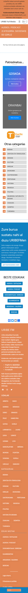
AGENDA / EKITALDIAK (14, 283)
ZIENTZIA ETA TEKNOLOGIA (16, 154)
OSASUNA (10, 203)
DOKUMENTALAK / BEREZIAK (14, 295)
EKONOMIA (11, 171)
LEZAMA (5, 441)
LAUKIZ (18, 430)
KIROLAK (10, 166)
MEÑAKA (20, 447)
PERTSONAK (11, 179)
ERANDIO (14, 412)
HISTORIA (10, 183)
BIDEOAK (14, 312)
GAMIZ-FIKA (14, 418)
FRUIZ (5, 418)
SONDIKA (6, 458)
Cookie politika (7, 587)
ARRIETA (5, 401)
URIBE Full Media (8, 21)
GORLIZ (14, 424)
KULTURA (10, 162)
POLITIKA (10, 192)
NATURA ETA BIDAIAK (10, 515)
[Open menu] (19, 21)
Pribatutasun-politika (9, 581)
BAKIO (15, 401)
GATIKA (5, 424)
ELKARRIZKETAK (14, 300)
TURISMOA (10, 211)
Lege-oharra (7, 575)
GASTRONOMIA (12, 175)
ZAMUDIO (16, 464)
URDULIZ (6, 464)
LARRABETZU (7, 430)
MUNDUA (10, 188)
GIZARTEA (10, 207)
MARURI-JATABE (8, 447)
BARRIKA (5, 407)
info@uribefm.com (20, 15)
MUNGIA (5, 452)
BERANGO (16, 407)
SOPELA (15, 458)
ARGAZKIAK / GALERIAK (14, 306)
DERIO (5, 412)
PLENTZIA (16, 452)
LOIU (14, 441)
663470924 (16, 365)
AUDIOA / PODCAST (14, 289)
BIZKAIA (9, 149)
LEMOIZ (13, 435)
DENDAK (10, 158)
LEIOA (5, 435)
